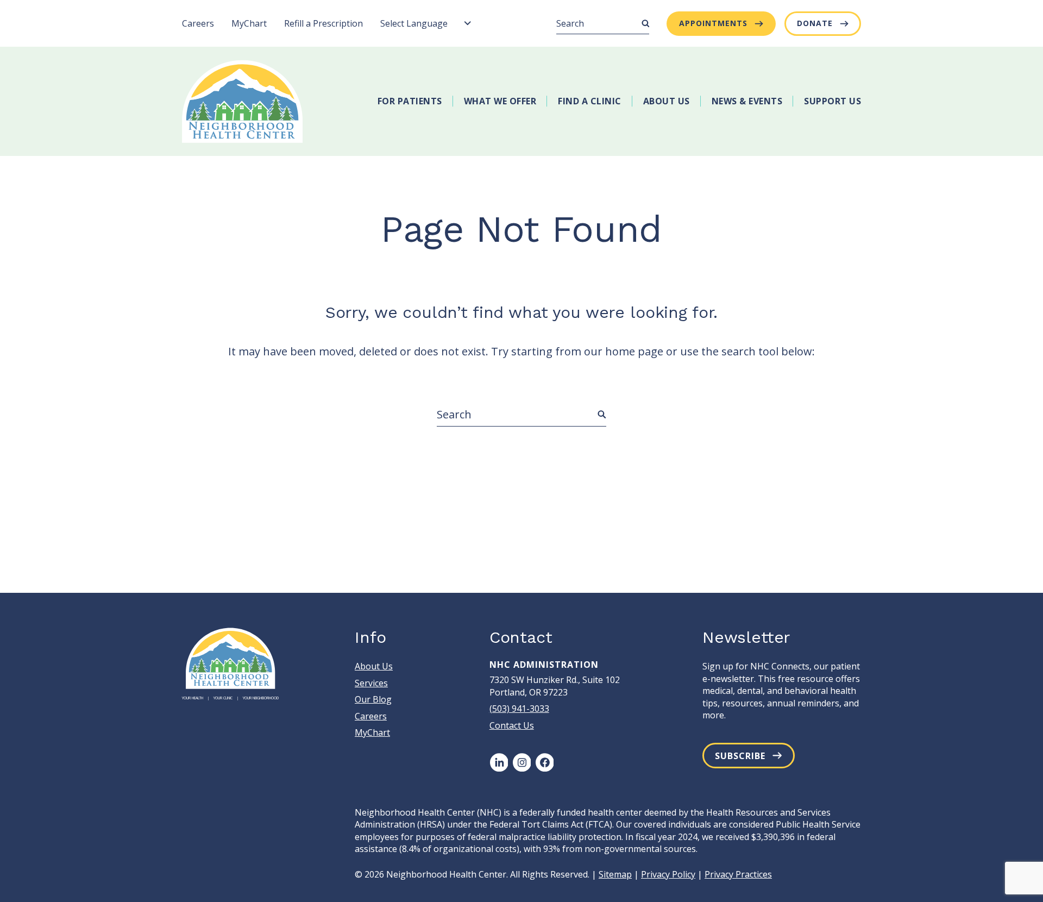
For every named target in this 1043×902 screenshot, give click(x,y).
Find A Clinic (589, 101)
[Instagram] (521, 762)
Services (371, 683)
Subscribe (740, 756)
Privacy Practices (738, 874)
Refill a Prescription (323, 23)
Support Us (832, 101)
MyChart (249, 23)
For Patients (410, 101)
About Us (666, 101)
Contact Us (511, 725)
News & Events (747, 101)
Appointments (713, 23)
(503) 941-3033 (519, 709)
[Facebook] (544, 762)
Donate (815, 23)
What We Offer (500, 101)
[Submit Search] (645, 23)
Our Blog (373, 699)
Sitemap (615, 874)
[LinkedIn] (498, 762)
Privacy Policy (668, 874)
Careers (198, 23)
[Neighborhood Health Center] (242, 101)
